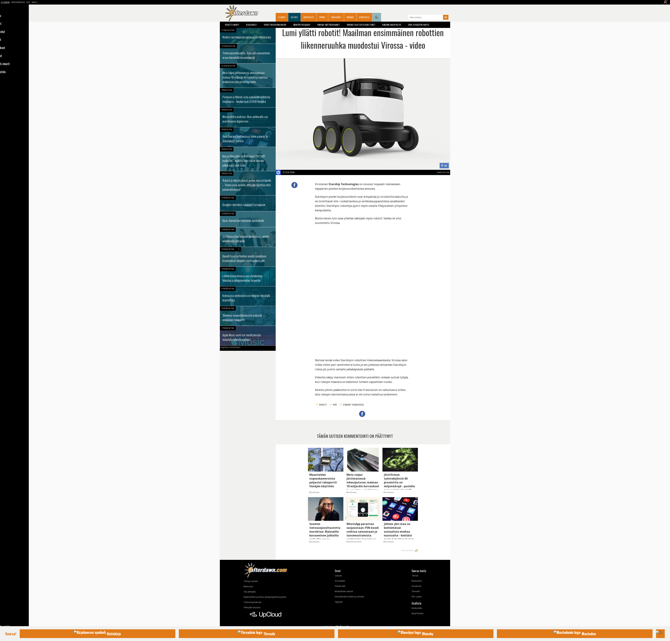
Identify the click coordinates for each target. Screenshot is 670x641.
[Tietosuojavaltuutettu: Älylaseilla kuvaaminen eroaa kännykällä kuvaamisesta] (248, 53)
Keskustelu (364, 17)
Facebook (416, 586)
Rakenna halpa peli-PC (391, 24)
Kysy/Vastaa (417, 613)
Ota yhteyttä (250, 591)
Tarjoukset (336, 17)
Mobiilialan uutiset (344, 591)
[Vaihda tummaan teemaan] (376, 17)
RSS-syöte (417, 596)
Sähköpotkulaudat (302, 24)
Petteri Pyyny (289, 172)
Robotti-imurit (232, 24)
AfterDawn (5, 2)
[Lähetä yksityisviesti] (298, 172)
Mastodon (417, 581)
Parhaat (350, 17)
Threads (416, 591)
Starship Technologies (353, 404)
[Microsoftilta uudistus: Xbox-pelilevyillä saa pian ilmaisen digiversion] (248, 117)
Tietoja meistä (251, 581)
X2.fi (28, 2)
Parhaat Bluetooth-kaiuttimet (361, 24)
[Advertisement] (363, 251)
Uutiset (294, 17)
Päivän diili (340, 586)
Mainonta (248, 586)
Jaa (445, 165)
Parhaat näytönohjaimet (328, 24)
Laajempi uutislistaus (230, 347)
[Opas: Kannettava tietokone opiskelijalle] (248, 219)
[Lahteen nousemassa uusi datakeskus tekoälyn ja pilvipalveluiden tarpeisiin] (248, 276)
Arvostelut (308, 17)
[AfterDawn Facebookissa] (404, 17)
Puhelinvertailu (18, 2)
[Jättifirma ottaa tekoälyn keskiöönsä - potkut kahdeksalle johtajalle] (248, 237)
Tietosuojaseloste (252, 602)
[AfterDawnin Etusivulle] (241, 13)
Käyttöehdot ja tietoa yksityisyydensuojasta (265, 597)
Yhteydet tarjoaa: (252, 607)
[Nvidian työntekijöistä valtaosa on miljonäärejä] (248, 36)
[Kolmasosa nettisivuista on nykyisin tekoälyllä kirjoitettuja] (248, 296)
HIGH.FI (34, 2)
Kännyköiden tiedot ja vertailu (349, 596)
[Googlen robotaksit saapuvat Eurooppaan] (248, 203)
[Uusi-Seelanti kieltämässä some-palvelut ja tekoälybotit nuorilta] (248, 137)
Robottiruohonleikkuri (275, 24)
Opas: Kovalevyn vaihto (418, 24)
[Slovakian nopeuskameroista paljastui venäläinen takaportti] (248, 316)
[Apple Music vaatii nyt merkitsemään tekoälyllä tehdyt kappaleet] (248, 335)
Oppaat (322, 17)
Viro (335, 404)
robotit (323, 404)
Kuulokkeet (251, 24)
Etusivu (281, 17)
